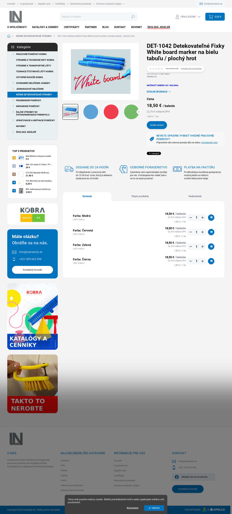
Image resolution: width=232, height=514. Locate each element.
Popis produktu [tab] (140, 196)
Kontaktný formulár (32, 270)
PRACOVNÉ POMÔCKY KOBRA (31, 54)
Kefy (63, 465)
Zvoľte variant (157, 125)
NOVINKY (21, 126)
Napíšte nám (44, 4)
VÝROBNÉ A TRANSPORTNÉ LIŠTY (33, 65)
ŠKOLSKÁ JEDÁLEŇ (26, 132)
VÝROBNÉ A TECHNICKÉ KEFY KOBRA (35, 60)
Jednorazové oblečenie (72, 485)
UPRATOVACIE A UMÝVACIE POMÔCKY (35, 120)
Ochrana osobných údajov (109, 4)
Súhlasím (156, 507)
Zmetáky (65, 460)
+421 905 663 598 (30, 259)
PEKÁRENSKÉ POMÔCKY (28, 100)
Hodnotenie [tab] (195, 196)
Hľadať (133, 16)
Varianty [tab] (87, 196)
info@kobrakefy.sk (30, 252)
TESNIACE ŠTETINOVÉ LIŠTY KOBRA (34, 71)
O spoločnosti (26, 4)
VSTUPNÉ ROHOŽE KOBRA (29, 77)
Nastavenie (132, 508)
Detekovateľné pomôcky (72, 490)
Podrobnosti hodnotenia (191, 68)
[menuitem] (18, 27)
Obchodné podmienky (80, 4)
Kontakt (11, 4)
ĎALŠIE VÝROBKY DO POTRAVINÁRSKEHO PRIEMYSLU (32, 113)
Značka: (152, 77)
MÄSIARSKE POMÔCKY (28, 106)
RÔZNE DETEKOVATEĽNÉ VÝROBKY (34, 94)
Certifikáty (60, 4)
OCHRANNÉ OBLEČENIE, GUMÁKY (33, 83)
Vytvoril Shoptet (192, 509)
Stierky (64, 470)
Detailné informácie (157, 91)
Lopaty (64, 475)
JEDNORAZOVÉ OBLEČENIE (30, 89)
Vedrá (63, 480)
